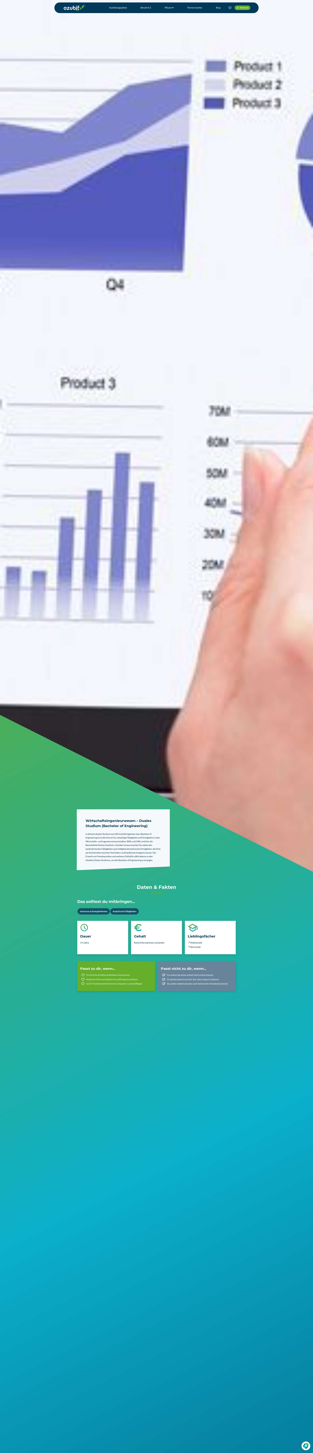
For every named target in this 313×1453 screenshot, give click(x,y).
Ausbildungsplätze (118, 7)
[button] (242, 8)
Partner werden (194, 7)
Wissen (168, 7)
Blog (218, 7)
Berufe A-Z (146, 7)
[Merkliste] (230, 8)
